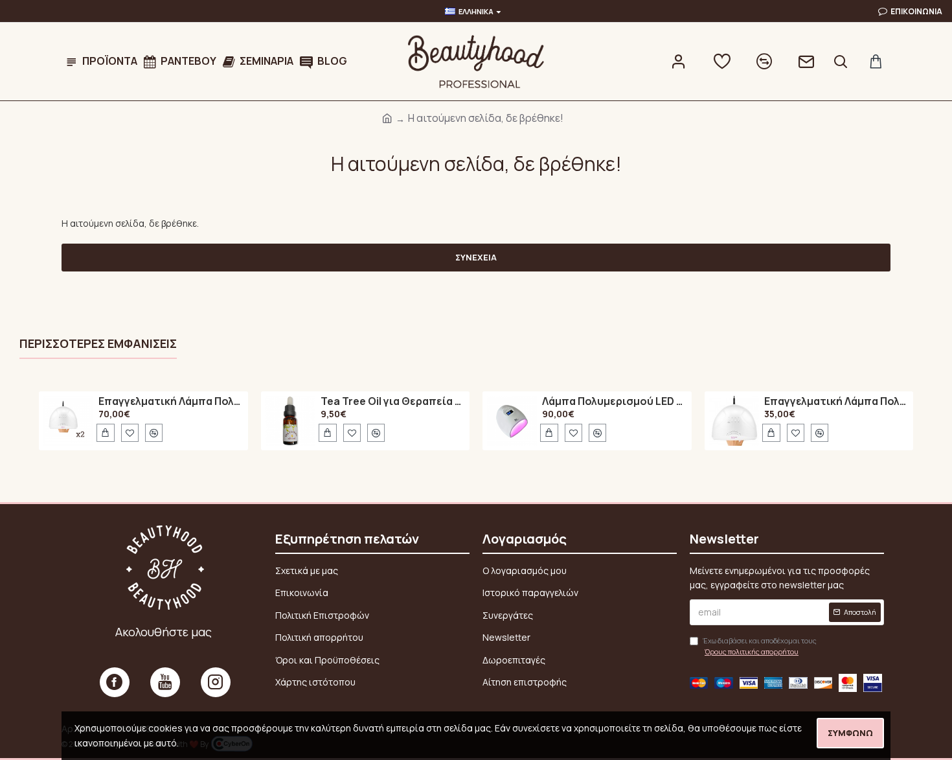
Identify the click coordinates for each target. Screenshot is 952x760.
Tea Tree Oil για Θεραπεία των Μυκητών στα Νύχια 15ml (393, 402)
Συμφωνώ (850, 733)
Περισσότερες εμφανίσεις (98, 343)
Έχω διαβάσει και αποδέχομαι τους (760, 646)
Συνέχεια (476, 257)
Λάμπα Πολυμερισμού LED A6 (614, 402)
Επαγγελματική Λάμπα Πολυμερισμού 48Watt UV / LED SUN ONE (170, 402)
